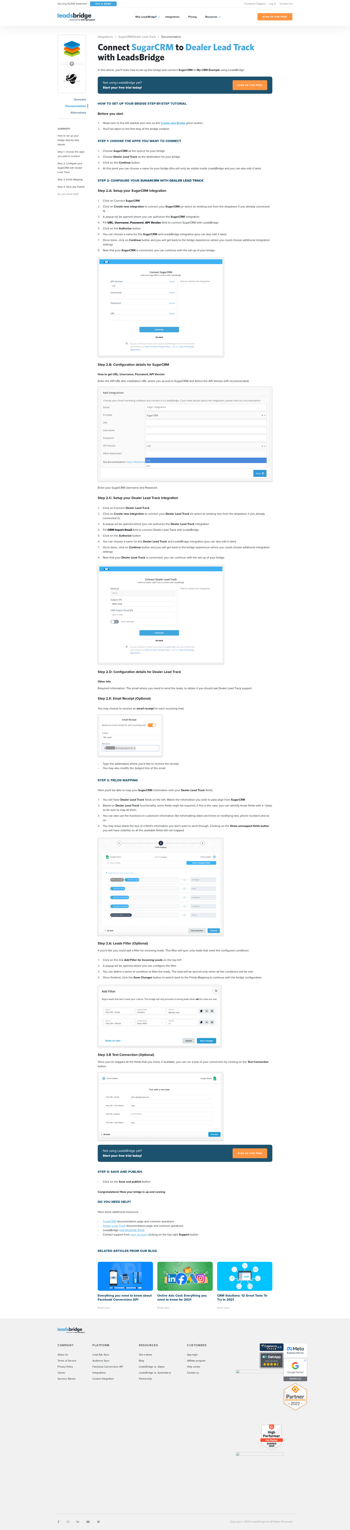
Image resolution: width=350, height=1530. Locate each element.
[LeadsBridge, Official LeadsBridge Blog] (76, 16)
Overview (80, 99)
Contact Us (286, 4)
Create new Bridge (173, 123)
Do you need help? (68, 194)
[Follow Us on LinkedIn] (78, 1522)
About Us (63, 1355)
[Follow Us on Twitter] (98, 1522)
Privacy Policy (65, 1367)
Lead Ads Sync (100, 1355)
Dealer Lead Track (114, 1226)
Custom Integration (103, 1379)
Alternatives (78, 112)
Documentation (75, 106)
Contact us (193, 1373)
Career (61, 1373)
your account (139, 1234)
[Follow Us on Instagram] (68, 1522)
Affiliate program (196, 1361)
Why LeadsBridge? (146, 17)
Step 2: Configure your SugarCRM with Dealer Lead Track (70, 168)
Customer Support (254, 4)
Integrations (172, 17)
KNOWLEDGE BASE (132, 1230)
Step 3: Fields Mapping (70, 179)
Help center (193, 1367)
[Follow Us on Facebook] (58, 1522)
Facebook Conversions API (107, 1367)
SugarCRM (109, 1221)
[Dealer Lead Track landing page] (72, 79)
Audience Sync (100, 1361)
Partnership (145, 1379)
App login (192, 1355)
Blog (141, 1361)
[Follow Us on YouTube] (88, 1522)
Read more (104, 1308)
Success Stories (67, 1379)
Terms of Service (67, 1361)
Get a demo (145, 1355)
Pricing (192, 17)
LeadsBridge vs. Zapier (152, 1367)
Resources (211, 17)
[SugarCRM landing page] (72, 49)
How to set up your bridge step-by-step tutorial (68, 140)
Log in (272, 4)
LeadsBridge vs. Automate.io (155, 1373)
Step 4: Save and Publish (71, 187)
